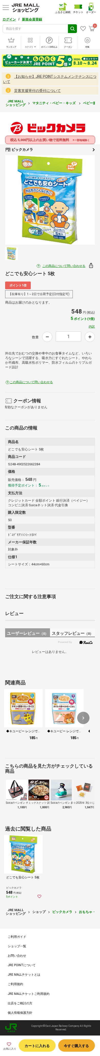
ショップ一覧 (17, 946)
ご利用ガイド (17, 937)
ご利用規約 (15, 984)
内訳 (92, 326)
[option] (50, 200)
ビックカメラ (22, 149)
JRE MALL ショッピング (16, 103)
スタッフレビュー (72, 633)
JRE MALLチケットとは (24, 974)
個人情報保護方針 (20, 1013)
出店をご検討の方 (20, 1003)
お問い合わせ (17, 955)
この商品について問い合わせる (63, 266)
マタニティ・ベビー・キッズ (54, 103)
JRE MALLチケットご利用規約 (28, 994)
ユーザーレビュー (27, 633)
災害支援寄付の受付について (37, 91)
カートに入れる (37, 1046)
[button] (83, 718)
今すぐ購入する (76, 1046)
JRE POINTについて (22, 965)
